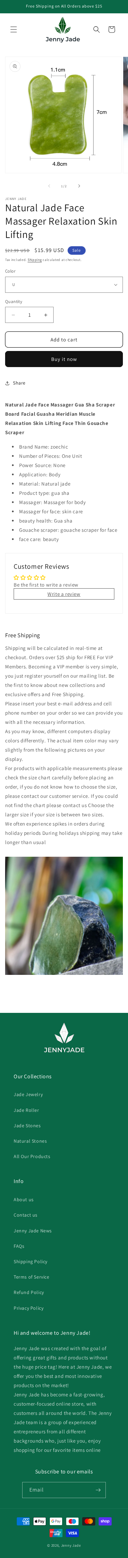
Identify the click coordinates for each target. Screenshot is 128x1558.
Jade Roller (26, 1110)
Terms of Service (31, 1277)
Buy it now (64, 359)
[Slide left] (49, 185)
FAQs (19, 1246)
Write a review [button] (63, 594)
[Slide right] (79, 185)
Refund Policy (29, 1292)
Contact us (26, 1215)
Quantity (13, 301)
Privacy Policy (28, 1308)
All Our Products (32, 1156)
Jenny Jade (71, 1545)
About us (24, 1199)
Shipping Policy (30, 1261)
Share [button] (19, 383)
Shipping (35, 259)
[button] (13, 29)
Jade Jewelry (28, 1094)
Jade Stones (27, 1125)
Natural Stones (30, 1141)
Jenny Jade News (33, 1231)
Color (10, 271)
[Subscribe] (97, 1490)
